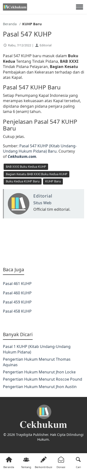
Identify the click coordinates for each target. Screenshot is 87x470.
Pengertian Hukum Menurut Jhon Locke (39, 372)
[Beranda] (15, 7)
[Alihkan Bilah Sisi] (79, 7)
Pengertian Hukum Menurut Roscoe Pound (42, 379)
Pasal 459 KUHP (17, 302)
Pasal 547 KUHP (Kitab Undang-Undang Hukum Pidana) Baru (40, 148)
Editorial (45, 45)
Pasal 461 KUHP (17, 283)
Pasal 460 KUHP (17, 293)
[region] (43, 242)
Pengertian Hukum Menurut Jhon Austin (40, 386)
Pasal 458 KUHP (17, 311)
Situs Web (42, 202)
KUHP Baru (53, 181)
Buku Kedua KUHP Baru (23, 181)
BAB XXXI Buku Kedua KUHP (26, 166)
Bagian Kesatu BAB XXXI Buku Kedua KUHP (36, 174)
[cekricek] (43, 416)
